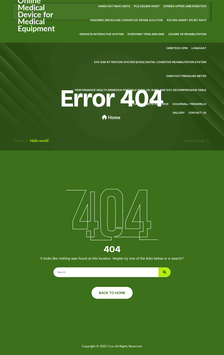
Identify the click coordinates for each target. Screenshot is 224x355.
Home (114, 117)
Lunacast (198, 48)
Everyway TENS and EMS (146, 34)
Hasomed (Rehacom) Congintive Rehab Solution (126, 20)
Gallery (179, 112)
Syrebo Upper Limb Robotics (184, 6)
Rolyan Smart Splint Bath (186, 20)
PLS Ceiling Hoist (147, 6)
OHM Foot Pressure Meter (186, 76)
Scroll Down (194, 141)
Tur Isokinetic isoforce (150, 104)
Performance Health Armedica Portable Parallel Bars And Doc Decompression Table (140, 90)
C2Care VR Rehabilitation (187, 34)
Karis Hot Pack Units (114, 6)
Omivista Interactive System (101, 34)
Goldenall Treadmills (189, 104)
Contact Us (197, 112)
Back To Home (112, 293)
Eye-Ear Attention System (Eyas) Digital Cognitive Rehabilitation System (150, 62)
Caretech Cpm (177, 48)
